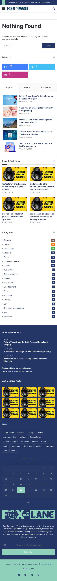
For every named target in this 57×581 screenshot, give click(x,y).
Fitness (35, 442)
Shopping (8, 295)
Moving (7, 300)
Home (25, 568)
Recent (27, 87)
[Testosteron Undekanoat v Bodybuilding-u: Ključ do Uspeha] (14, 174)
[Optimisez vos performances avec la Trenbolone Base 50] (46, 402)
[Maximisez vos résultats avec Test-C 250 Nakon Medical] (10, 413)
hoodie (38, 446)
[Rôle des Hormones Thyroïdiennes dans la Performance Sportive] (28, 413)
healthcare (16, 446)
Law (5, 304)
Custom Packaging (10, 442)
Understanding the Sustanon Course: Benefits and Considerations (42, 187)
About (31, 568)
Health (6, 244)
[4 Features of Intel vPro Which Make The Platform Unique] (10, 135)
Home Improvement (12, 261)
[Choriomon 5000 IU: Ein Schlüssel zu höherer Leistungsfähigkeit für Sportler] (10, 392)
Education (8, 317)
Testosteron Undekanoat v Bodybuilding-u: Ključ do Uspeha (14, 187)
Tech (5, 451)
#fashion (20, 433)
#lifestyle (31, 433)
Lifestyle (7, 253)
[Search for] (53, 9)
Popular (9, 87)
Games (44, 442)
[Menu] (3, 9)
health (5, 446)
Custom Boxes (35, 437)
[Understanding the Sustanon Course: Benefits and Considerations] (42, 174)
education (25, 442)
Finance (7, 278)
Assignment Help (9, 437)
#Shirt (40, 433)
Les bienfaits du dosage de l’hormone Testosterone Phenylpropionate (42, 216)
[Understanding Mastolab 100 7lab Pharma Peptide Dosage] (46, 413)
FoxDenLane (46, 564)
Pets (6, 291)
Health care (27, 446)
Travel (6, 257)
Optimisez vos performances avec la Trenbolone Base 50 (30, 2)
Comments (46, 87)
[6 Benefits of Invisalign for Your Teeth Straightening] (10, 111)
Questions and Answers (14, 308)
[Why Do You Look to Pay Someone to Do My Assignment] (10, 147)
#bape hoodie (8, 433)
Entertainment (10, 287)
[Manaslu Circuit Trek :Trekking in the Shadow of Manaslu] (10, 123)
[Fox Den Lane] (17, 8)
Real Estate (8, 283)
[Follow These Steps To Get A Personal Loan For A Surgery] (10, 100)
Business (7, 240)
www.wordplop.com (22, 368)
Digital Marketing (11, 274)
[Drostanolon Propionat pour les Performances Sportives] (14, 204)
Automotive (9, 270)
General (7, 266)
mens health (49, 446)
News (6, 312)
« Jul (27, 502)
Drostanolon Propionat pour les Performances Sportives (12, 216)
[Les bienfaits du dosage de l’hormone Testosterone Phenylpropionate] (42, 204)
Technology (9, 248)
